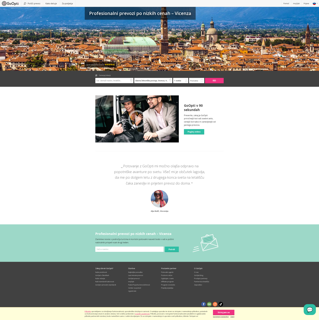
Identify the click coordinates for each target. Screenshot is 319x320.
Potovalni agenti (167, 272)
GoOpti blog (198, 275)
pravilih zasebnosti (142, 314)
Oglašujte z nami (167, 278)
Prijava (306, 3)
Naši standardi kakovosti (104, 281)
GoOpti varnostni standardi (105, 285)
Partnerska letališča (201, 281)
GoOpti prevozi (134, 278)
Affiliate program (167, 281)
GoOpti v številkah (102, 275)
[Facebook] (203, 304)
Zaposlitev (198, 285)
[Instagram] (215, 304)
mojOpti (296, 3)
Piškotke (88, 311)
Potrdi (172, 249)
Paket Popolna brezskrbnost (139, 285)
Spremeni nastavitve (221, 317)
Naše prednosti (101, 272)
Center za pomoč (134, 288)
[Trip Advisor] (209, 304)
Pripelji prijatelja (167, 288)
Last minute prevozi (135, 275)
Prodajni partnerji (200, 278)
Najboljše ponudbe (135, 272)
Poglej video (194, 131)
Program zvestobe (168, 285)
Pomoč (286, 3)
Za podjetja (67, 3)
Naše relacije (100, 278)
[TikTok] (220, 304)
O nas (196, 272)
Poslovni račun (166, 275)
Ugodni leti (132, 291)
